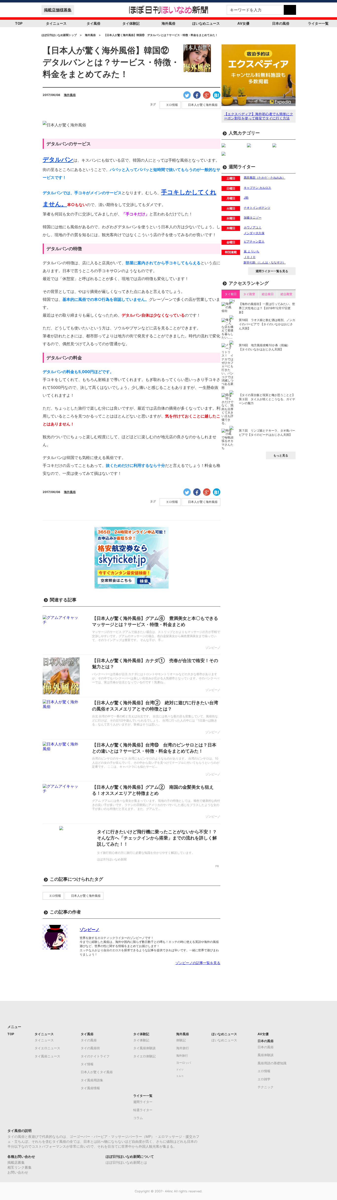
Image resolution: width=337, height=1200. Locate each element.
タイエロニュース (47, 1048)
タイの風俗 (89, 1040)
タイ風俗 (93, 23)
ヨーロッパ (183, 1063)
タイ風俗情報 (90, 1088)
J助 (246, 197)
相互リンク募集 (19, 1167)
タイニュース (56, 23)
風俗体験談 (266, 1055)
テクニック (266, 1087)
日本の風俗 (280, 23)
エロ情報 (172, 105)
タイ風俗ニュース (47, 1056)
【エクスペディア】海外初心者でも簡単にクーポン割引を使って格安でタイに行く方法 (258, 116)
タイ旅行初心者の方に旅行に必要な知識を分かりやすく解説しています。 (146, 853)
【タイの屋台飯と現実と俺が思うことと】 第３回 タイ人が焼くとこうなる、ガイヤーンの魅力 (267, 399)
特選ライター (142, 1110)
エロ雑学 (264, 1079)
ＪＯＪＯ (250, 257)
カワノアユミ (253, 227)
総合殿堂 (286, 294)
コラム (138, 1118)
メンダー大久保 (254, 233)
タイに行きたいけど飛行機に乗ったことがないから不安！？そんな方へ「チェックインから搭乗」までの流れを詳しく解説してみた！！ (157, 838)
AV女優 (243, 23)
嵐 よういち (251, 251)
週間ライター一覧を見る (272, 271)
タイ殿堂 (249, 294)
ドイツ (180, 1069)
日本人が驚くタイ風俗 (97, 1072)
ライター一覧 (318, 23)
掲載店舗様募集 (58, 9)
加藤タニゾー (253, 217)
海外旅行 (182, 1048)
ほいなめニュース (206, 23)
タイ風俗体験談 (144, 1048)
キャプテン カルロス (257, 188)
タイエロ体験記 (144, 1056)
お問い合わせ (17, 1172)
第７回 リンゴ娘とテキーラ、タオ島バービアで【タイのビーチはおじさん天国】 (267, 433)
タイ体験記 (131, 23)
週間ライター (142, 1102)
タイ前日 (231, 294)
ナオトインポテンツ (257, 208)
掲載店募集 (16, 1162)
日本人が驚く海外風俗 (203, 105)
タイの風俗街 (90, 1048)
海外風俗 (168, 23)
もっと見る (280, 455)
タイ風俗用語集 (92, 1080)
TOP (18, 23)
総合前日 (268, 294)
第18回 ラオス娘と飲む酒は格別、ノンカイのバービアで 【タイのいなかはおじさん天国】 (267, 324)
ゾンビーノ (89, 929)
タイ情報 (87, 1064)
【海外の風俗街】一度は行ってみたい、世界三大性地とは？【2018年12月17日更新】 (267, 308)
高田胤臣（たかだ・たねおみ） (264, 177)
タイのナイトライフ (95, 1056)
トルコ (180, 1076)
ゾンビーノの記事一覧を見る (197, 963)
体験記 (181, 1040)
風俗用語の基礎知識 (272, 1063)
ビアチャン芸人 (254, 241)
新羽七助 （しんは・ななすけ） (264, 262)
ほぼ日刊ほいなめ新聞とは (126, 1162)
